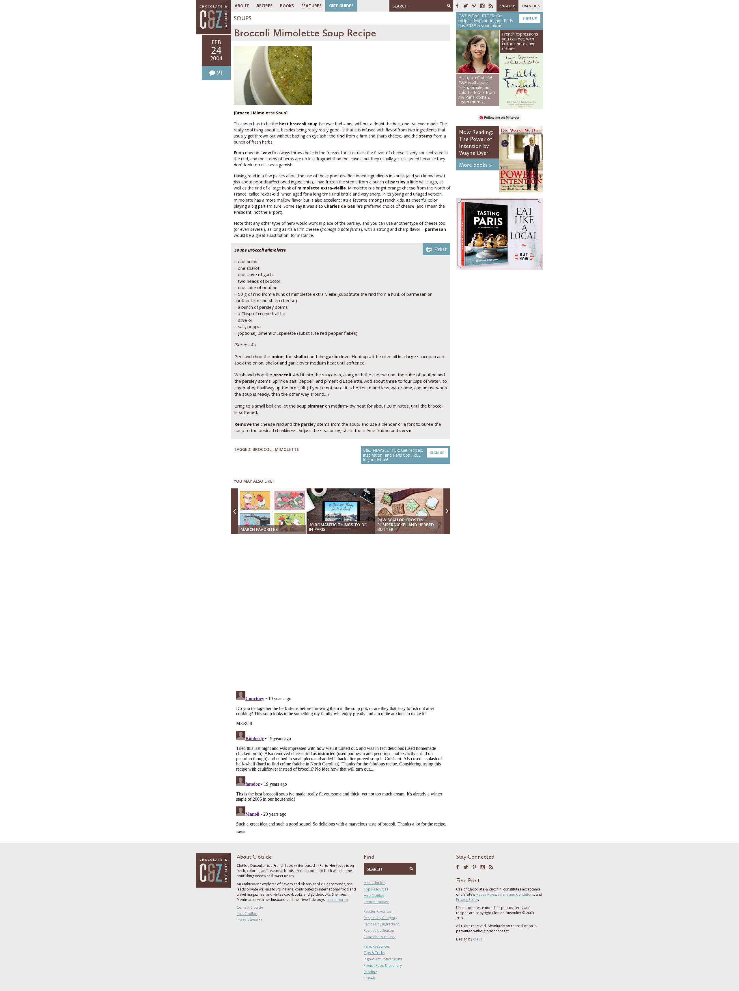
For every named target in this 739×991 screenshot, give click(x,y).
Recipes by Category (380, 917)
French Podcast (376, 901)
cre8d (478, 939)
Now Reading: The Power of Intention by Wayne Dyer (476, 142)
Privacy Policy (467, 899)
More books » (475, 164)
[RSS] (491, 6)
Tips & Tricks (374, 952)
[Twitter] (466, 6)
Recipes (265, 5)
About (242, 5)
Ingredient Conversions (383, 959)
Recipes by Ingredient (381, 924)
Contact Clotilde (250, 907)
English (507, 5)
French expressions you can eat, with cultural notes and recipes (520, 41)
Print (440, 249)
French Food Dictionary (383, 965)
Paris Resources (377, 946)
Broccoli (263, 449)
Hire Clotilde (247, 913)
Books (287, 5)
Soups (242, 18)
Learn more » (337, 899)
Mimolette (287, 449)
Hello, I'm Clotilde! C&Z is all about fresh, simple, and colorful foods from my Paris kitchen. (476, 90)
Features (311, 5)
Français (531, 5)
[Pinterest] (474, 6)
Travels (370, 978)
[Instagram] (482, 6)
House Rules (486, 894)
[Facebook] (457, 6)
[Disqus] (342, 613)
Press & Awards (249, 920)
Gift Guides (341, 5)
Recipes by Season (379, 930)
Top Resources (376, 889)
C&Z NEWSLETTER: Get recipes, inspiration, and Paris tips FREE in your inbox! (404, 455)
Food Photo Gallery (379, 936)
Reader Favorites (377, 911)
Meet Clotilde (374, 882)
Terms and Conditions (516, 894)
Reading (370, 971)
